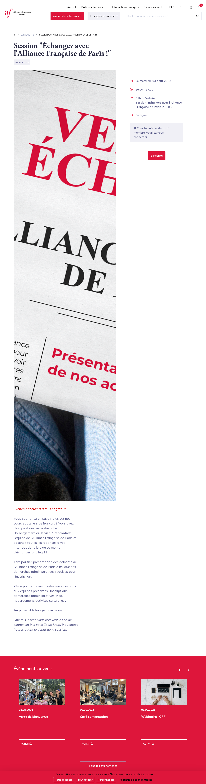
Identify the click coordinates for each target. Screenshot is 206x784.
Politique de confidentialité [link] (135, 779)
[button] (156, 155)
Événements (27, 35)
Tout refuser (85, 779)
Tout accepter (63, 779)
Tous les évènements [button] (103, 766)
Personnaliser (106, 779)
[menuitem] (71, 8)
